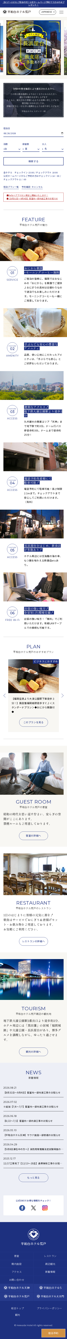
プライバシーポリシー (49, 1308)
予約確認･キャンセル (32, 186)
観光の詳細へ (33, 1051)
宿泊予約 (53, 1333)
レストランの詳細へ (33, 941)
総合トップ (17, 1308)
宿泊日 (6, 128)
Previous (4, 696)
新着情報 (50, 1271)
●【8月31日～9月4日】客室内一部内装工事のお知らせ (32, 198)
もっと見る (33, 1177)
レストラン (50, 1256)
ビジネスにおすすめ (46, 661)
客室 (16, 1256)
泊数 (5, 144)
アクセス (17, 1271)
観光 (17, 1314)
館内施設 (17, 1264)
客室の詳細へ (33, 835)
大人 (44, 144)
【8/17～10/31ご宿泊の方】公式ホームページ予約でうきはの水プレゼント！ (34, 3)
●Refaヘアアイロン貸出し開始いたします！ (27, 195)
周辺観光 (50, 1264)
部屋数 (25, 144)
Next (62, 696)
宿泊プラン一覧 (11, 186)
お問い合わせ (16, 1279)
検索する (33, 161)
